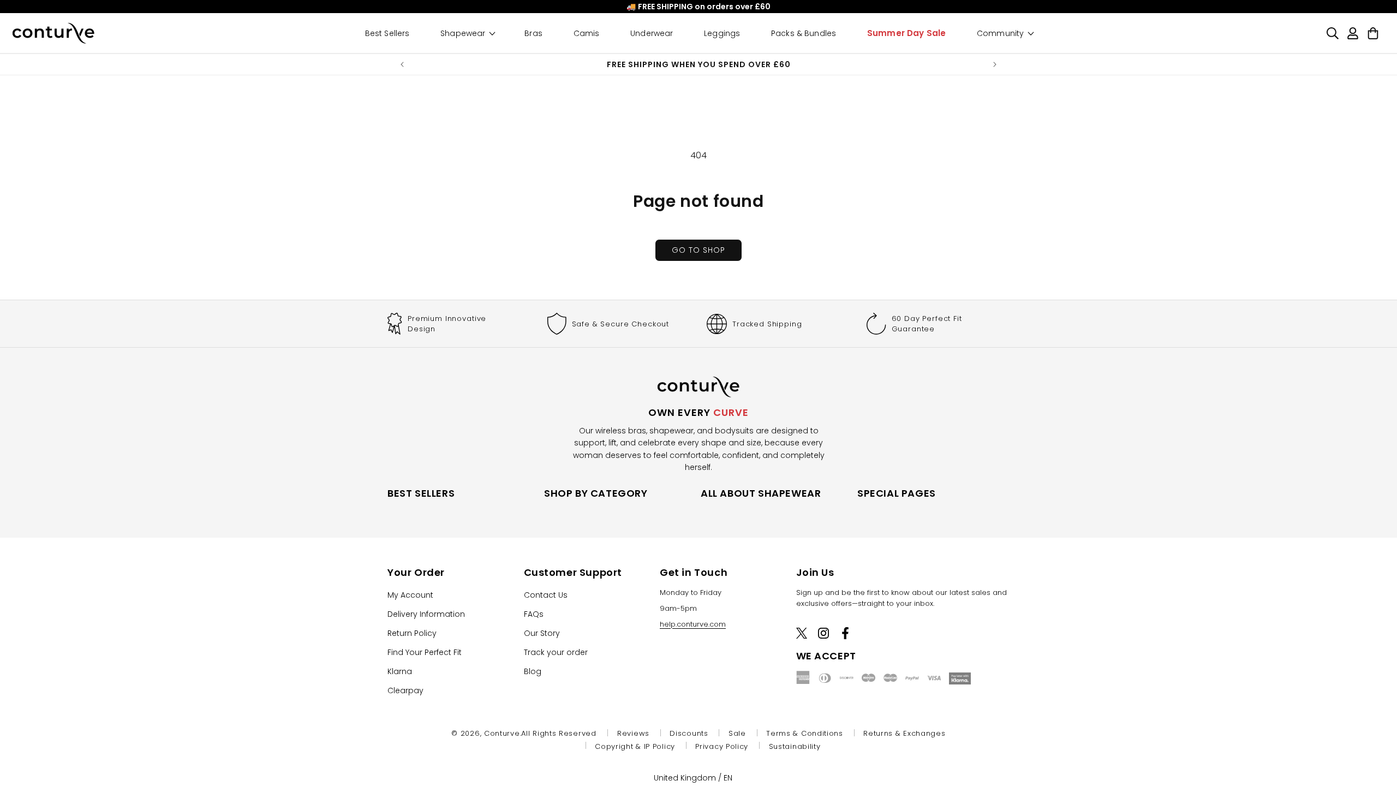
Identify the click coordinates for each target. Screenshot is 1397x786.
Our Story (542, 632)
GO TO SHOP (698, 250)
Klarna (399, 670)
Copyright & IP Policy (635, 746)
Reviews (633, 733)
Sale (737, 733)
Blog (532, 670)
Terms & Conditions (804, 733)
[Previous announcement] (402, 64)
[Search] (1332, 33)
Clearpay (405, 689)
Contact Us (546, 594)
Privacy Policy (721, 746)
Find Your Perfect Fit (424, 651)
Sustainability (795, 746)
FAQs (534, 613)
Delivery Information (426, 613)
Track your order (556, 651)
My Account (410, 594)
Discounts (689, 733)
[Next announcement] (995, 64)
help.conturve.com (693, 623)
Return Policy (412, 632)
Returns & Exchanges (904, 733)
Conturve (502, 733)
